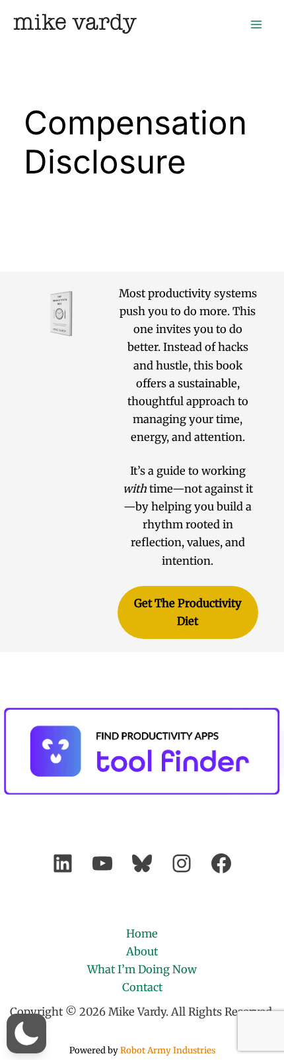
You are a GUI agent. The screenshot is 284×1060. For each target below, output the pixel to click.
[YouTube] (102, 863)
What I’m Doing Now (142, 969)
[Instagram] (182, 863)
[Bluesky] (142, 863)
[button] (26, 1033)
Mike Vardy (75, 23)
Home (142, 933)
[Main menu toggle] (256, 24)
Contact (142, 987)
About (142, 951)
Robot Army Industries (167, 1050)
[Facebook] (221, 863)
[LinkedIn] (63, 863)
